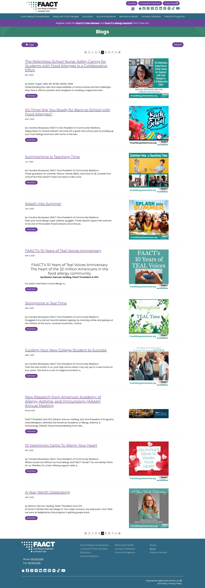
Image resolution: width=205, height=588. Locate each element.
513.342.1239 (34, 563)
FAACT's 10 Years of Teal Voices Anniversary (63, 250)
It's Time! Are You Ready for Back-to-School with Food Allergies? (67, 112)
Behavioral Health (128, 16)
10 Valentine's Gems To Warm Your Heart (61, 445)
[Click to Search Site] (133, 8)
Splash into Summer (43, 204)
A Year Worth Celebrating (47, 492)
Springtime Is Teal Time (46, 303)
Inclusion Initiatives (151, 16)
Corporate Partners (150, 3)
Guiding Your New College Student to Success (66, 350)
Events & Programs (174, 16)
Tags (31, 44)
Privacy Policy (175, 583)
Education (87, 16)
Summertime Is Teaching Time (52, 157)
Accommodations (106, 16)
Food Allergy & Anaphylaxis (35, 16)
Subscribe (170, 3)
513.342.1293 (37, 559)
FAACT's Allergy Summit (118, 23)
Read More (31, 96)
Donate (132, 3)
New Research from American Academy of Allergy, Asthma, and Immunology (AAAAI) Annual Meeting (63, 401)
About (153, 545)
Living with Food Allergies (66, 16)
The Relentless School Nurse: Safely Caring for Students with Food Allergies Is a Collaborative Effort (66, 65)
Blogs (153, 548)
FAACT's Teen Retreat (87, 23)
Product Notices (158, 552)
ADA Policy (162, 583)
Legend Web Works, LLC (168, 580)
